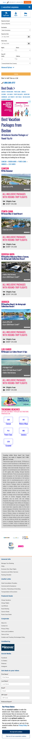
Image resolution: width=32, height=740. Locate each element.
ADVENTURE (27, 94)
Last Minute (4, 606)
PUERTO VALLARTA (18, 94)
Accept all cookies (16, 732)
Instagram (4, 666)
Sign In (4, 2)
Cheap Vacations (6, 600)
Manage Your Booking (7, 563)
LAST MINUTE (11, 97)
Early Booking (5, 608)
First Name (4, 674)
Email (3, 688)
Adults (2, 56)
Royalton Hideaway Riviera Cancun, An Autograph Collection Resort (15, 257)
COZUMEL (3, 94)
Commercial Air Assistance (8, 586)
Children (18, 56)
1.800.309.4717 (9, 82)
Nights (2, 47)
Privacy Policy (5, 628)
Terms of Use (5, 634)
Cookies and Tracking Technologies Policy (13, 637)
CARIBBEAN (4, 97)
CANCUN (3, 92)
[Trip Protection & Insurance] (16, 401)
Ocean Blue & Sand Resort (12, 213)
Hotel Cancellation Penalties (9, 583)
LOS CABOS (10, 94)
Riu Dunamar (8, 170)
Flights (15, 15)
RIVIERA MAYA (9, 92)
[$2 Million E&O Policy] (7, 647)
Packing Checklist (6, 575)
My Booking (27, 2)
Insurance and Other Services (9, 572)
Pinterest (3, 663)
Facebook (4, 657)
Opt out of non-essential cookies (16, 736)
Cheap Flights (5, 603)
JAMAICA (23, 92)
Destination (4, 27)
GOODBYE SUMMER (6, 99)
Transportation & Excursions (9, 591)
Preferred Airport (6, 701)
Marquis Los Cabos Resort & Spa (15, 351)
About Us (3, 623)
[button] (8, 421)
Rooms (17, 47)
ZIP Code (4, 694)
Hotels (25, 15)
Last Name (4, 681)
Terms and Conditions (7, 631)
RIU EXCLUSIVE (26, 97)
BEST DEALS (19, 97)
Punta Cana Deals (6, 614)
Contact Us (4, 625)
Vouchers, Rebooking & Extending (10, 589)
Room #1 (3, 54)
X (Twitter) (4, 660)
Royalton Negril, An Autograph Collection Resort (13, 305)
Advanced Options (6, 67)
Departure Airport (5, 21)
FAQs (2, 566)
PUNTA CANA (17, 92)
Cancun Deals (5, 611)
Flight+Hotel (6, 15)
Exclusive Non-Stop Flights (8, 569)
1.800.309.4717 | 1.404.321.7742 (15, 2)
